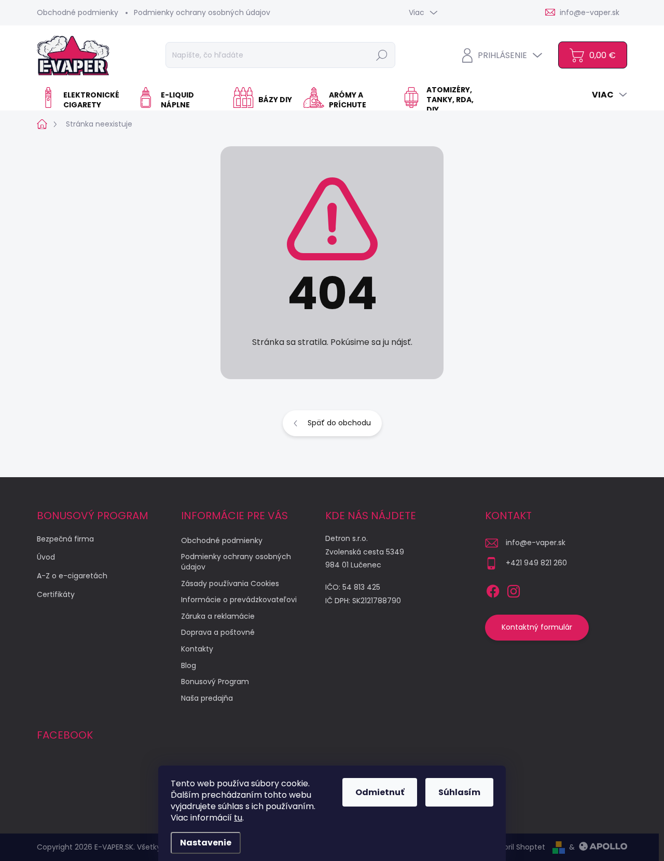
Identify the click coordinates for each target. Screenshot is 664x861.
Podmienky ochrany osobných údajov (202, 12)
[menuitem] (83, 100)
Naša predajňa (207, 698)
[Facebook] (493, 589)
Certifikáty (56, 594)
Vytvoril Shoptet (516, 847)
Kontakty (197, 649)
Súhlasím (459, 792)
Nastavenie (205, 843)
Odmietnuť (379, 792)
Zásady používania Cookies (230, 583)
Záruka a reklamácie (218, 616)
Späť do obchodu (339, 423)
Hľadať (381, 55)
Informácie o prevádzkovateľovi (239, 599)
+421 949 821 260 (536, 563)
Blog (188, 665)
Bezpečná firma (65, 539)
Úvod (46, 557)
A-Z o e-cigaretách (72, 576)
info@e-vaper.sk (535, 542)
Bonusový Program (215, 681)
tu (238, 818)
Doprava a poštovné (218, 632)
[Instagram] (513, 589)
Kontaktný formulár (537, 627)
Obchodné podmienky (77, 12)
